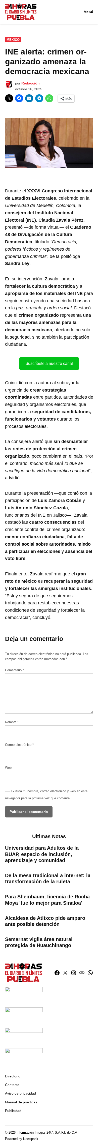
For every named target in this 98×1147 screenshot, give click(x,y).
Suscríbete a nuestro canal (49, 363)
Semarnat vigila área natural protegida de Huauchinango (39, 942)
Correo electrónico (19, 745)
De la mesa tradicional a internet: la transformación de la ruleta (47, 878)
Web (8, 768)
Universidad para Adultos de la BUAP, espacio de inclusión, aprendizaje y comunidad (42, 854)
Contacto (12, 1085)
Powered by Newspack (21, 1139)
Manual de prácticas (21, 1102)
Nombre (12, 722)
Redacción (30, 83)
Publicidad (13, 1111)
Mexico (13, 40)
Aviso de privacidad (20, 1093)
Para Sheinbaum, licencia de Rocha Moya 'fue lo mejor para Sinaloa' (47, 899)
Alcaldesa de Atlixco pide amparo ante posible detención (45, 921)
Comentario (14, 670)
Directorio (12, 1076)
